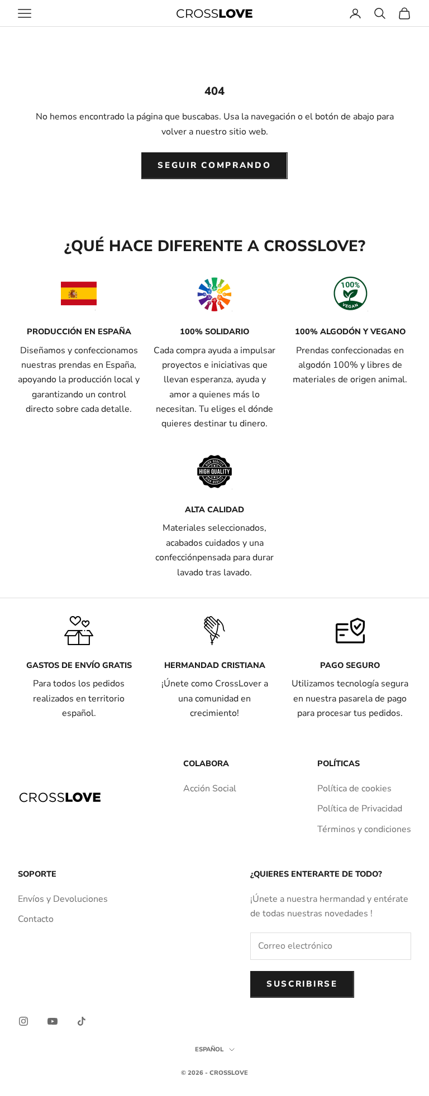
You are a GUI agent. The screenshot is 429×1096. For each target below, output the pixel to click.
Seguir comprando (214, 165)
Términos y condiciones (364, 829)
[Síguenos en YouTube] (52, 1021)
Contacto (36, 919)
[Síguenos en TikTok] (81, 1021)
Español (209, 1049)
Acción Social (209, 788)
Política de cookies (354, 788)
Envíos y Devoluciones (63, 899)
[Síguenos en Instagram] (23, 1021)
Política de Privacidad (359, 808)
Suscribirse (302, 983)
